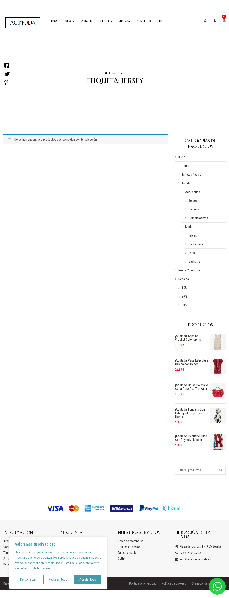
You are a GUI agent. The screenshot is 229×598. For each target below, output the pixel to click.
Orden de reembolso (131, 541)
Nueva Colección (189, 270)
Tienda (104, 21)
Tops (192, 253)
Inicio (181, 157)
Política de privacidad (142, 583)
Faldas (193, 235)
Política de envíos (129, 547)
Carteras (194, 209)
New (68, 21)
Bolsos (193, 200)
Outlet (162, 21)
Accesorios (192, 192)
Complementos (198, 218)
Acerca (124, 21)
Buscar (221, 470)
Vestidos (194, 261)
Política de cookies (174, 583)
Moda (188, 227)
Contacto (144, 21)
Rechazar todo (58, 579)
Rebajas (87, 21)
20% (184, 296)
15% (184, 288)
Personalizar (28, 579)
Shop (121, 73)
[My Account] (215, 21)
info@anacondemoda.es (195, 559)
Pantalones (196, 244)
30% (184, 305)
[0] (224, 21)
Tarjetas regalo (127, 552)
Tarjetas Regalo (191, 174)
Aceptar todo (87, 579)
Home (55, 21)
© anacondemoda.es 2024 (208, 583)
